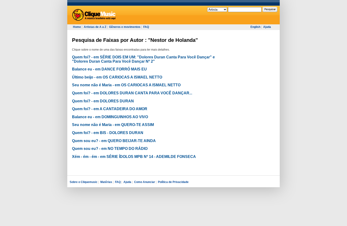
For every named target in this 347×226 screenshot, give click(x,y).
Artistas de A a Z (95, 27)
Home (77, 27)
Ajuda (267, 27)
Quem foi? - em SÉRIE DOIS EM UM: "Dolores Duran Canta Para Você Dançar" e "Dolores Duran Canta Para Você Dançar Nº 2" (143, 59)
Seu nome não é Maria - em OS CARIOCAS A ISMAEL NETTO (126, 85)
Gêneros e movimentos (124, 27)
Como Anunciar (144, 182)
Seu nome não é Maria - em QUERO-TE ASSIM (113, 125)
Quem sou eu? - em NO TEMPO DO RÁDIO (110, 149)
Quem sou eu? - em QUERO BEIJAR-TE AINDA (114, 141)
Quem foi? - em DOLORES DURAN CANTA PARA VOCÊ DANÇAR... (132, 93)
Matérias (106, 182)
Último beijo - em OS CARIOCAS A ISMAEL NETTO (117, 77)
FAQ (146, 27)
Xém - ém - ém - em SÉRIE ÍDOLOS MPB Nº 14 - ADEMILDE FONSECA (134, 157)
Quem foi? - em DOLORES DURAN (103, 101)
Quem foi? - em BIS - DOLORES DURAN (107, 133)
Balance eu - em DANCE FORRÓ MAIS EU (109, 69)
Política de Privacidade (173, 182)
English (255, 27)
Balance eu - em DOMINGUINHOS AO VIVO (110, 117)
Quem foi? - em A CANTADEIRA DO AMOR (109, 109)
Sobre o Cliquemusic (83, 182)
